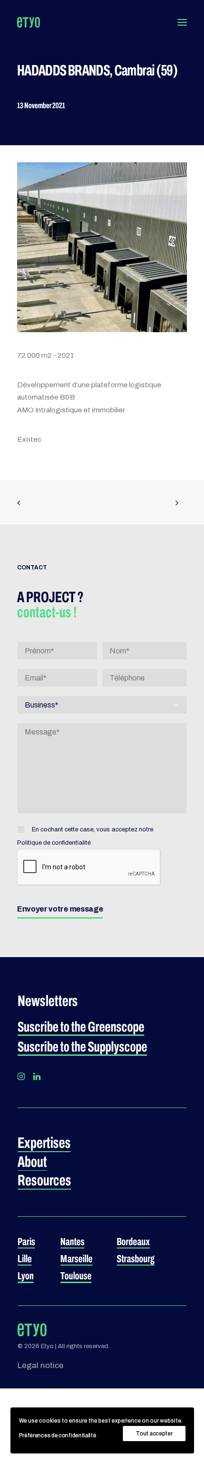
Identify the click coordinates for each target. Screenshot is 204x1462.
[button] (182, 22)
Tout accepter (154, 1433)
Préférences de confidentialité (57, 1435)
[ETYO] (28, 22)
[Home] (32, 1330)
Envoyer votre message (60, 909)
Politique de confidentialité (54, 842)
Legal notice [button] (41, 1365)
